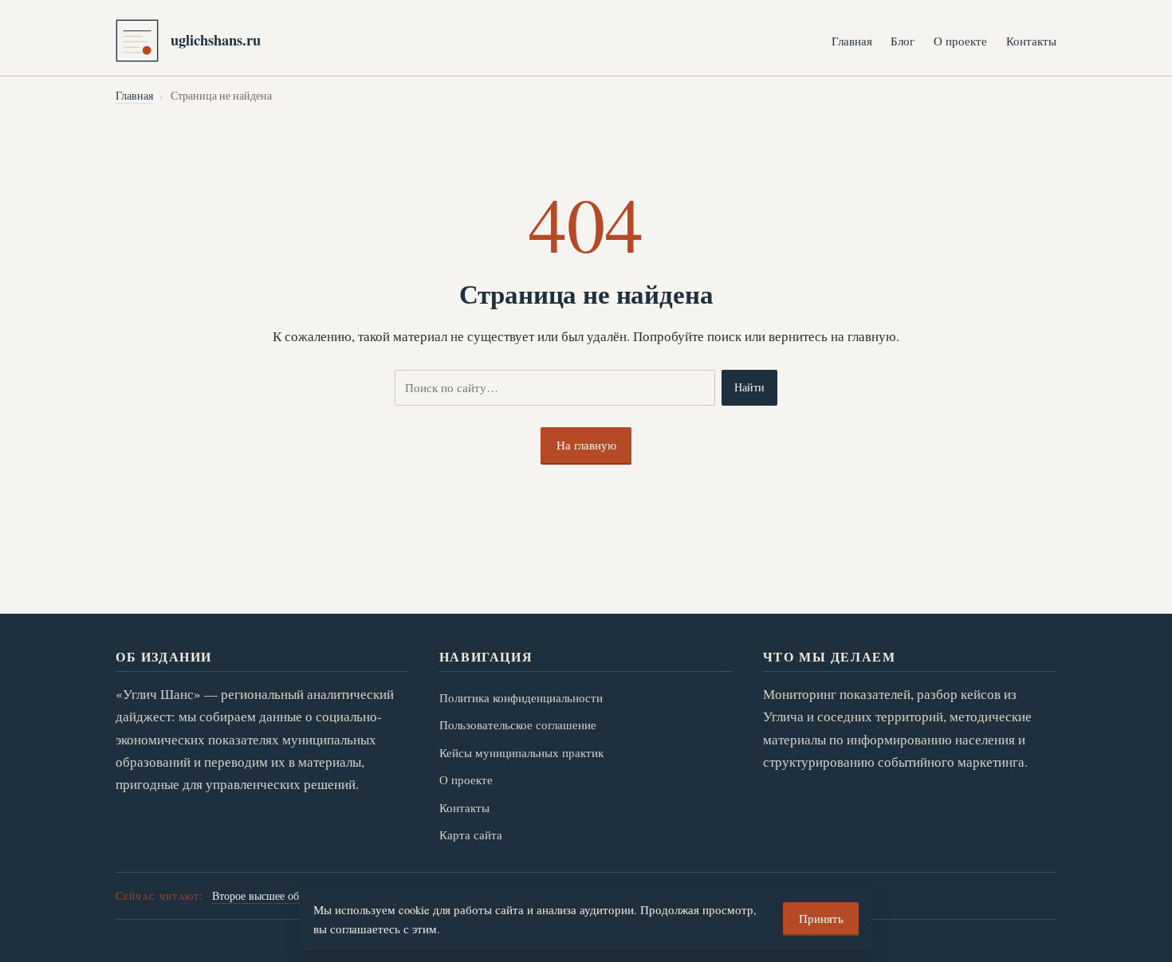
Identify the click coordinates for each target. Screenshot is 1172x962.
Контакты (1031, 41)
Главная (852, 41)
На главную (586, 445)
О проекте (960, 41)
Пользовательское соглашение (517, 724)
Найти (749, 387)
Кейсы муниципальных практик (521, 752)
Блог (902, 41)
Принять (821, 918)
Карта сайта (470, 834)
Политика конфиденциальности (521, 697)
